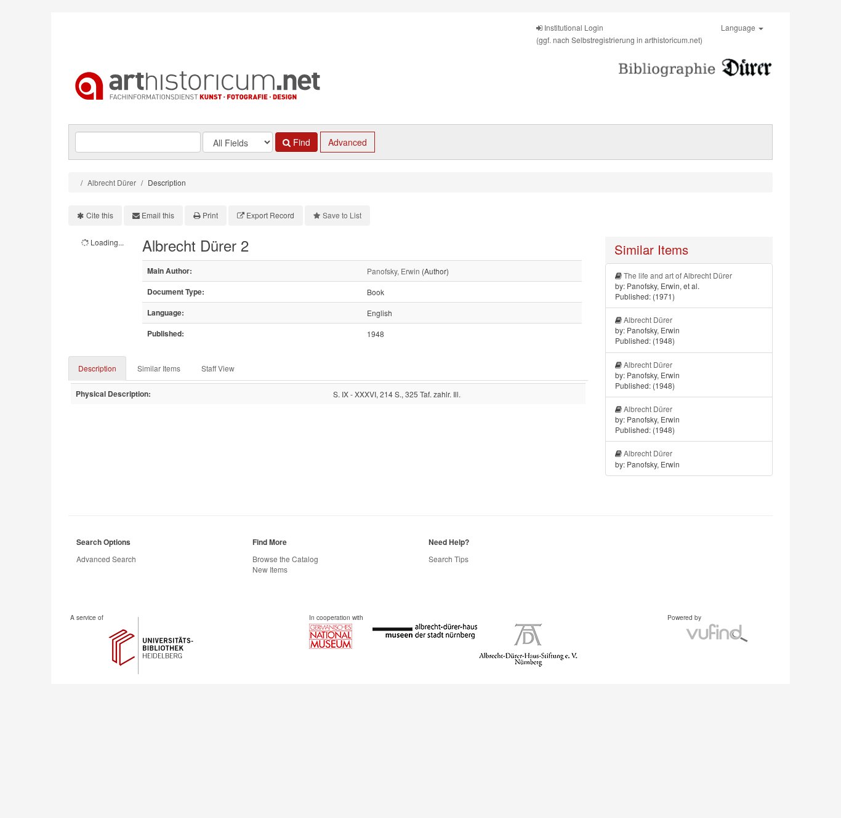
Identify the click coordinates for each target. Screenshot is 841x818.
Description (97, 368)
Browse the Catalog (285, 559)
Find (300, 142)
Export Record (270, 215)
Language (739, 27)
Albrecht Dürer (111, 182)
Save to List (342, 215)
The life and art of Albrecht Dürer (678, 275)
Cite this (99, 215)
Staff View (218, 368)
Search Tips (449, 559)
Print (210, 215)
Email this (158, 215)
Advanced (347, 142)
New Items (270, 569)
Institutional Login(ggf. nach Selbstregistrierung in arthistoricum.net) (619, 33)
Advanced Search (106, 559)
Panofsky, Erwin (393, 271)
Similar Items (158, 368)
